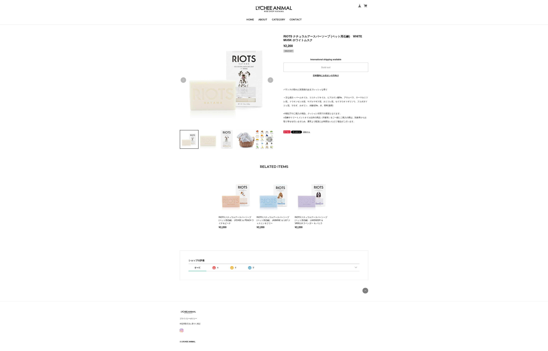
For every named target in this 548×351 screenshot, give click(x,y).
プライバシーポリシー (188, 318)
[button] (270, 80)
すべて (198, 267)
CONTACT (296, 19)
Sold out (325, 67)
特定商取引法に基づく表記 (190, 323)
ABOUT (262, 19)
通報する (306, 132)
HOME (250, 19)
